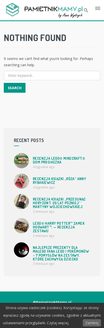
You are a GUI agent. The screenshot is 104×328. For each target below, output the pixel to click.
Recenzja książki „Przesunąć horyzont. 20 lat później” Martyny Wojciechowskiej (59, 203)
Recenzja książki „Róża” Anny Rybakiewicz (59, 181)
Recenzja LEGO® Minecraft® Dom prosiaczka (59, 160)
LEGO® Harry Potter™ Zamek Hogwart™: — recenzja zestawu (59, 227)
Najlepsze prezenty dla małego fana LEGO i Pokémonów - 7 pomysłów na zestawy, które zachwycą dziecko (61, 253)
